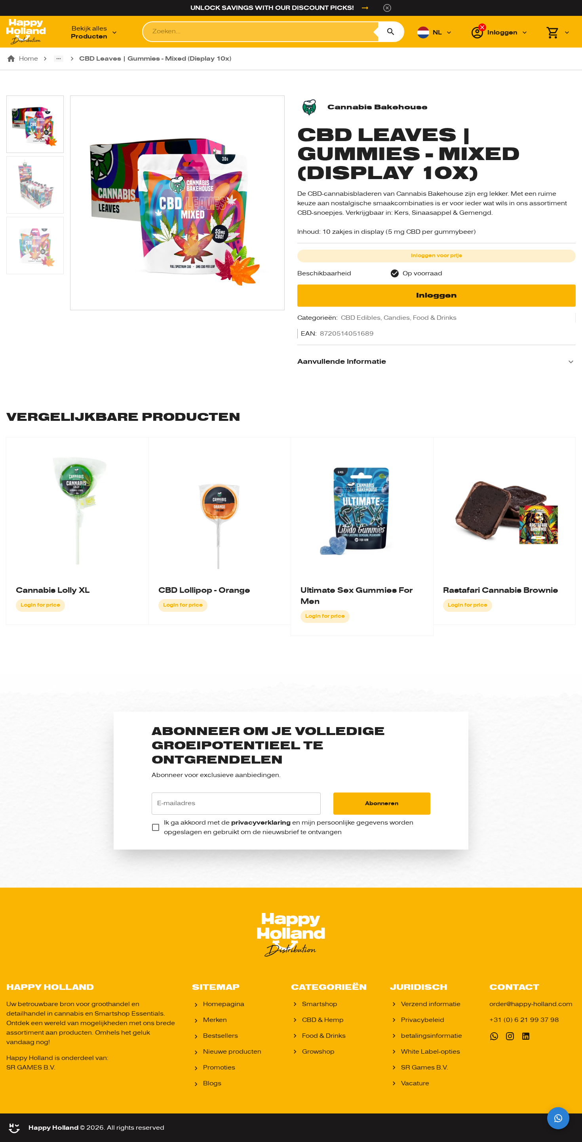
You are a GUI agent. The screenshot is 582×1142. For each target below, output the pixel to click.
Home (28, 58)
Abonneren (381, 803)
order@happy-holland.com (530, 1004)
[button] (436, 361)
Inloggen (436, 295)
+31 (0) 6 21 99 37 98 (524, 1020)
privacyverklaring (261, 822)
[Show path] (58, 58)
